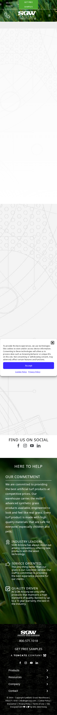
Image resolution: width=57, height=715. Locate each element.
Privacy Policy (34, 372)
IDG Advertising (40, 707)
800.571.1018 (28, 641)
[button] (52, 342)
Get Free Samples (28, 649)
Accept (28, 365)
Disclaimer (12, 704)
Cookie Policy (21, 372)
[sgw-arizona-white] (27, 12)
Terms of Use (38, 704)
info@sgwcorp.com (27, 700)
